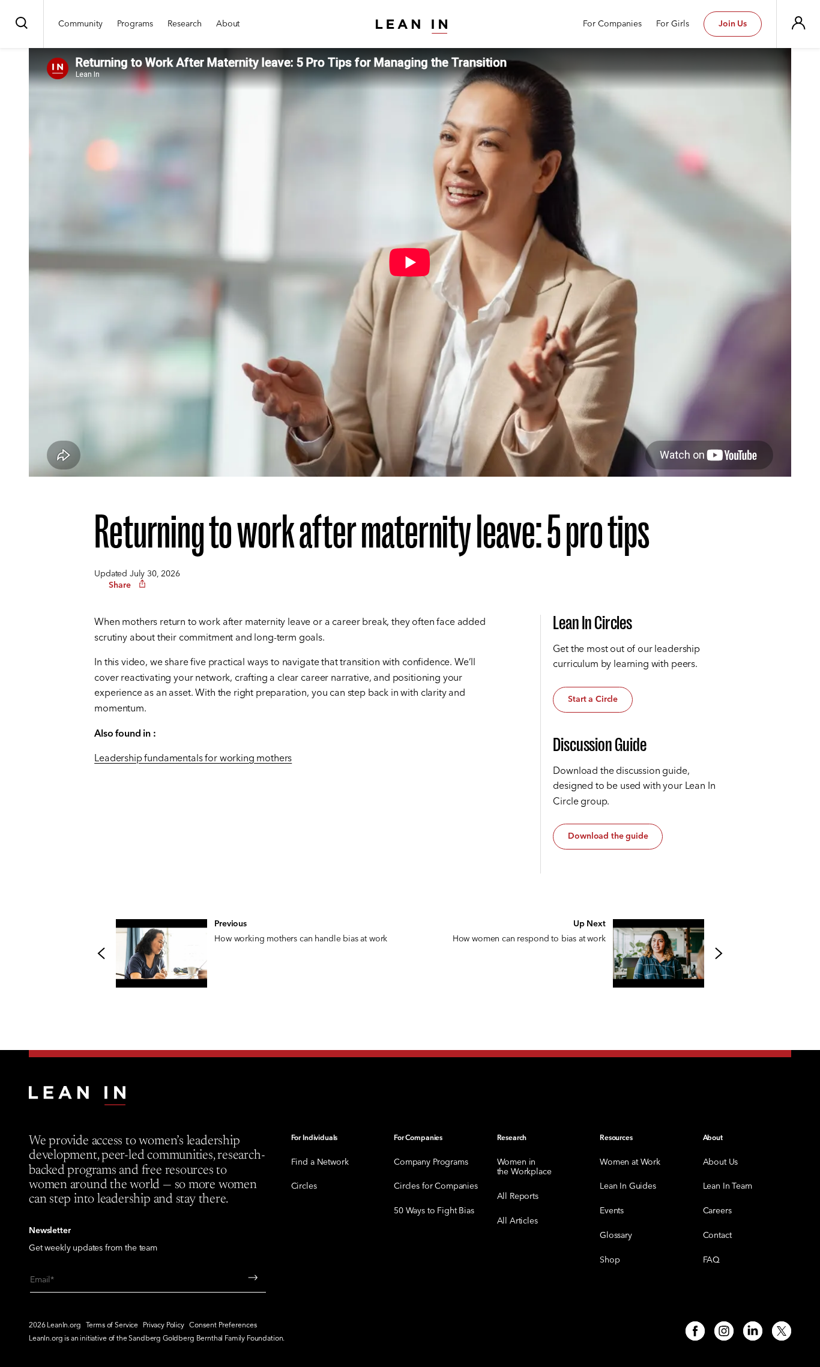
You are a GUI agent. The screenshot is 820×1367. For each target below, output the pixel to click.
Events (612, 1211)
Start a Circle (593, 699)
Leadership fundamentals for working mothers (193, 758)
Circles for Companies (436, 1186)
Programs (135, 24)
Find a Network (320, 1162)
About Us (720, 1162)
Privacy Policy (163, 1325)
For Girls (672, 24)
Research (184, 24)
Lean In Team (727, 1186)
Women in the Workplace (524, 1167)
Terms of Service (112, 1325)
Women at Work (630, 1162)
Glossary (616, 1236)
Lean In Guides (628, 1186)
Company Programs (431, 1162)
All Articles (517, 1221)
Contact (717, 1236)
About (228, 24)
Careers (717, 1211)
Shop (610, 1260)
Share (120, 585)
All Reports (517, 1197)
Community (80, 24)
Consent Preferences (223, 1325)
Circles (304, 1186)
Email (40, 1280)
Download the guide (608, 836)
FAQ (711, 1260)
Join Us (733, 24)
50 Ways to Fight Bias (434, 1211)
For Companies (612, 24)
